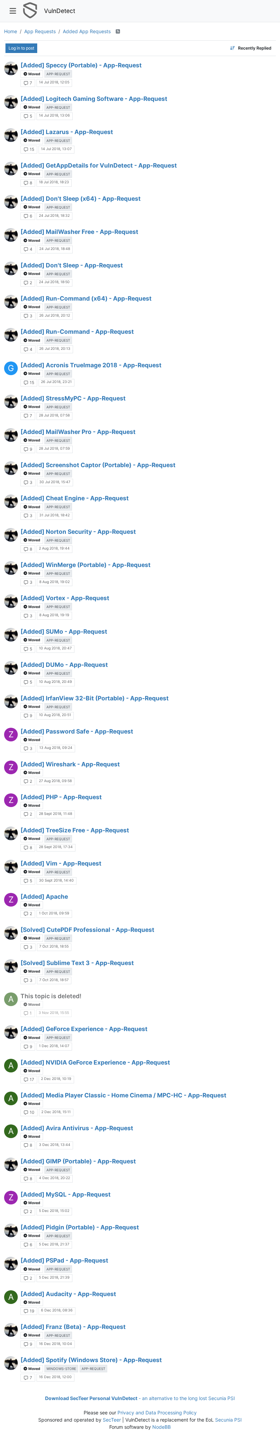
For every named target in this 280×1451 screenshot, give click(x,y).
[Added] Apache (44, 896)
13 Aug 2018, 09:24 (55, 748)
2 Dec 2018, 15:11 (56, 1112)
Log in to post (21, 48)
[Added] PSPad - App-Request (64, 1260)
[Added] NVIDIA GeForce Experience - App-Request (95, 1062)
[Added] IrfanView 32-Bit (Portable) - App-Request (94, 698)
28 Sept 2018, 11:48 (55, 814)
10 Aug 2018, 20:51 (55, 715)
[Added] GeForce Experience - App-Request (84, 1028)
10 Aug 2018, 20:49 (55, 682)
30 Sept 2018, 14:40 (56, 880)
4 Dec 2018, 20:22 (54, 1178)
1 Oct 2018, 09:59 (54, 913)
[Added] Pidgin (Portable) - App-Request (79, 1227)
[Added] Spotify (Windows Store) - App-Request (91, 1359)
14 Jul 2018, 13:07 (56, 149)
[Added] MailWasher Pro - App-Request (78, 431)
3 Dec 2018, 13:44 (54, 1145)
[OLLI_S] (11, 68)
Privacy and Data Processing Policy (157, 1412)
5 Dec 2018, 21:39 (54, 1277)
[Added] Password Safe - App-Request (76, 731)
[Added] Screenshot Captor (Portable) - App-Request (98, 465)
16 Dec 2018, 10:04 (55, 1344)
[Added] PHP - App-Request (61, 797)
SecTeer (112, 1420)
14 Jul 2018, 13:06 (54, 115)
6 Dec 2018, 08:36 (57, 1310)
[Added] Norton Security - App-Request (78, 531)
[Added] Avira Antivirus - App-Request (76, 1128)
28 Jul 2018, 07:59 (54, 448)
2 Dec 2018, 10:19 (56, 1079)
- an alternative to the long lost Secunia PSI (140, 1398)
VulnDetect (59, 10)
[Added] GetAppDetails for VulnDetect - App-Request (98, 165)
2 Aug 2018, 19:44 (54, 548)
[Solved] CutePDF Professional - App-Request (87, 929)
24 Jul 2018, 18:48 (54, 249)
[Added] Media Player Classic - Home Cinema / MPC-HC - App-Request (123, 1095)
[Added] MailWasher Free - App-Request (79, 231)
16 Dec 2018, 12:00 (55, 1377)
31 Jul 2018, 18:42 (54, 515)
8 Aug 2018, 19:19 (54, 615)
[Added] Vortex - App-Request (64, 598)
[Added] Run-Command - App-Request (77, 331)
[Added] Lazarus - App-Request (66, 131)
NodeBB (161, 1427)
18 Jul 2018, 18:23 (54, 182)
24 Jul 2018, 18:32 (54, 215)
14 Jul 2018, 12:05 (54, 82)
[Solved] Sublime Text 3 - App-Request (77, 962)
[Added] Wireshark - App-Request (70, 764)
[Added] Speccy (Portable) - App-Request (81, 65)
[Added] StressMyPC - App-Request (73, 398)
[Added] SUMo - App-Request (63, 631)
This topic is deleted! (50, 996)
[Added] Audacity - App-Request (68, 1293)
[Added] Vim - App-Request (60, 863)
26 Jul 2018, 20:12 (54, 315)
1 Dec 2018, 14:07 (54, 1046)
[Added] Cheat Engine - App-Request (74, 498)
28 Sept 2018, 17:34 (56, 847)
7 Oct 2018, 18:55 (54, 946)
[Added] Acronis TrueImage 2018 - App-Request (91, 365)
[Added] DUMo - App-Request (64, 664)
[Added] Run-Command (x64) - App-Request (86, 298)
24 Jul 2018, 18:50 (54, 282)
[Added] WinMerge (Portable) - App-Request (85, 564)
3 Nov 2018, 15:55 (54, 1013)
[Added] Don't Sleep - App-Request (71, 265)
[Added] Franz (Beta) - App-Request (73, 1326)
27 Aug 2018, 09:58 (55, 781)
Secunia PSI (228, 1420)
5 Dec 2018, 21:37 (54, 1244)
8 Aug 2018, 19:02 (54, 582)
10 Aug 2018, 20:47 (55, 648)
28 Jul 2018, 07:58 (54, 415)
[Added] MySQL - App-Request (65, 1194)
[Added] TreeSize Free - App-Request (74, 830)
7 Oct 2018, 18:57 (54, 980)
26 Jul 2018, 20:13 (54, 348)
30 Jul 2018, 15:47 (54, 482)
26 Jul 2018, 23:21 (56, 382)
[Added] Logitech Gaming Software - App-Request (93, 98)
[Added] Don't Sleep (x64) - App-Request (80, 198)
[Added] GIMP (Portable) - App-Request (78, 1161)
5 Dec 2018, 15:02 (54, 1211)
